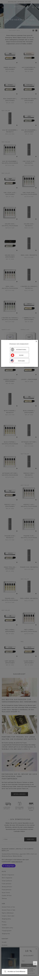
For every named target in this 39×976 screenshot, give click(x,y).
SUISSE (21, 355)
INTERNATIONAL (21, 349)
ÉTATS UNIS (21, 360)
